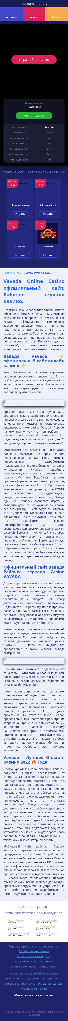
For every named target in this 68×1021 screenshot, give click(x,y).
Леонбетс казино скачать (34, 951)
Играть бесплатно (34, 59)
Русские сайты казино (34, 988)
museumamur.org (34, 3)
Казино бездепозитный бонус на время (34, 973)
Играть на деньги (34, 115)
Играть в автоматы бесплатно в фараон (34, 966)
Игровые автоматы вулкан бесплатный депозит (34, 983)
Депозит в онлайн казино (47, 978)
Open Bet (49, 126)
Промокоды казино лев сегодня (34, 961)
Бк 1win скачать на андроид (34, 956)
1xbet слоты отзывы (18, 978)
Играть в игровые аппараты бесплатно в (34, 946)
